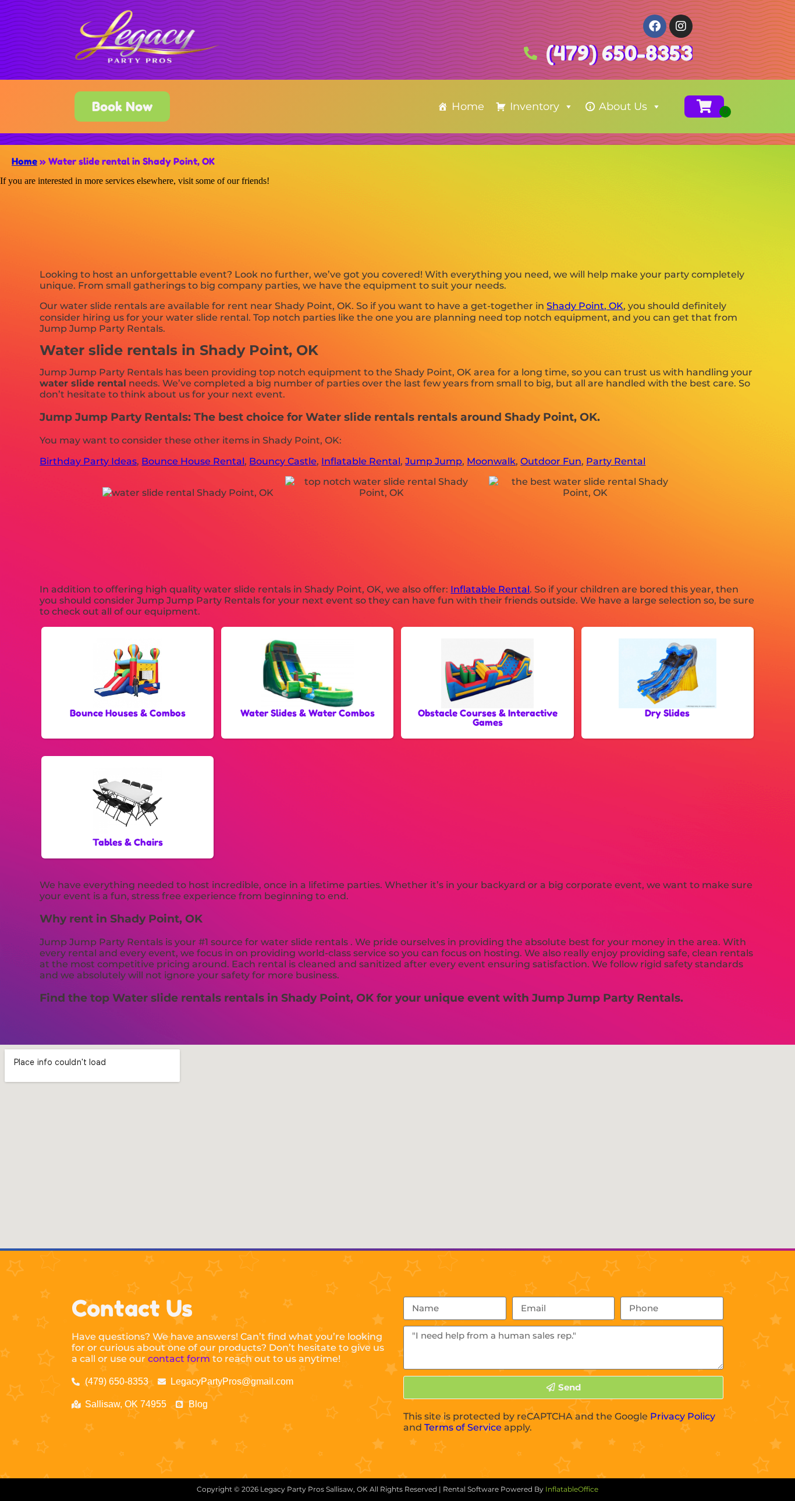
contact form (179, 1358)
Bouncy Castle (283, 461)
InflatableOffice (571, 1489)
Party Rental (615, 461)
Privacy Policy (682, 1416)
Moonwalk (491, 461)
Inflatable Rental (360, 461)
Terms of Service (463, 1427)
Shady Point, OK (584, 305)
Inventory (534, 106)
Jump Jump (433, 461)
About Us (623, 106)
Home (468, 106)
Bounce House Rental (192, 461)
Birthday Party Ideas (88, 461)
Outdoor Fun (550, 461)
